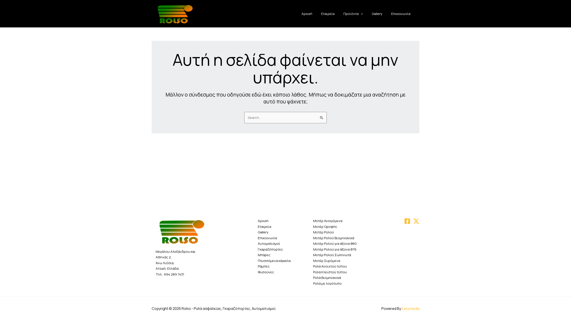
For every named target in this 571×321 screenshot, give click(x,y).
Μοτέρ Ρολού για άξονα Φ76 (334, 249)
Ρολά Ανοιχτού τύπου (330, 266)
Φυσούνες (266, 272)
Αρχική (307, 13)
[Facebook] (407, 221)
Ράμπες (264, 266)
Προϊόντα (351, 13)
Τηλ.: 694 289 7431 (170, 274)
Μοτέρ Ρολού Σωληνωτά (332, 255)
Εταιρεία (328, 13)
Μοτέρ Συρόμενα (326, 260)
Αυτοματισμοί (269, 243)
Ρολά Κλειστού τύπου (330, 272)
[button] (361, 14)
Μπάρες (264, 255)
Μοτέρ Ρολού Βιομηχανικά (333, 238)
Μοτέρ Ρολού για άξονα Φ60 (335, 243)
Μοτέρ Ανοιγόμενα (327, 220)
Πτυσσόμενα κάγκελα (274, 260)
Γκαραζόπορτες (270, 249)
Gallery (377, 13)
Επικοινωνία (400, 13)
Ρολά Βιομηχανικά (327, 277)
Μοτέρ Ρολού (323, 232)
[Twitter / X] (416, 221)
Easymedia (410, 308)
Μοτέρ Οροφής (325, 226)
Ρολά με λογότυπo (327, 283)
